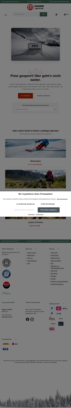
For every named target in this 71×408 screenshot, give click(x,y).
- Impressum (31, 214)
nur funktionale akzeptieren (25, 204)
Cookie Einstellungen (48, 204)
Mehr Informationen (62, 199)
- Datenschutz (39, 214)
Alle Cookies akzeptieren (48, 210)
